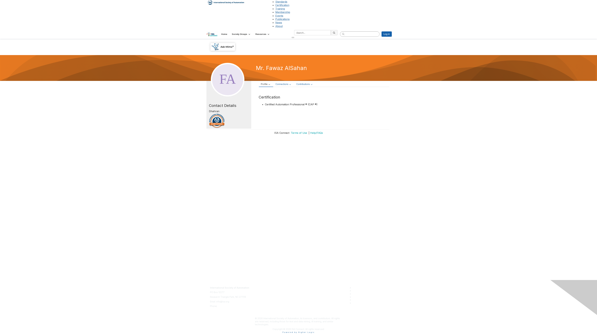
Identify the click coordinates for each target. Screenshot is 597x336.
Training (280, 8)
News (278, 22)
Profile (264, 84)
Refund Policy (262, 304)
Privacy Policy (262, 295)
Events (279, 15)
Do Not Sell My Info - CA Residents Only (275, 309)
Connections (281, 84)
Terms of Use (298, 132)
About (279, 26)
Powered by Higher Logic (298, 332)
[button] (241, 34)
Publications (282, 19)
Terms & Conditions (265, 300)
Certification (282, 5)
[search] (334, 32)
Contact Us (260, 286)
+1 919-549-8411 (226, 306)
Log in (387, 34)
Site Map (259, 313)
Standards (281, 1)
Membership (282, 12)
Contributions (303, 84)
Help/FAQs (316, 132)
